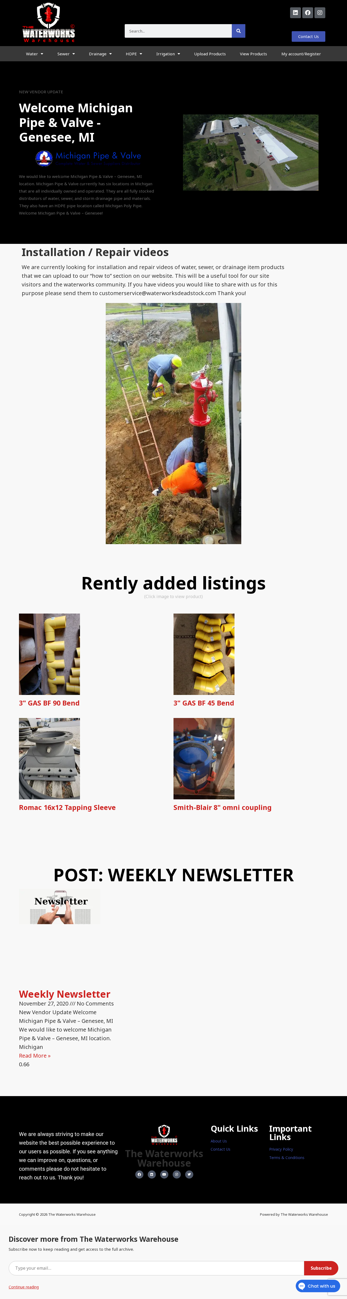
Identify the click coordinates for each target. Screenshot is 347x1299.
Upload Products (210, 53)
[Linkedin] (295, 12)
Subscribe (321, 1268)
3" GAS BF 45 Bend (204, 702)
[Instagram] (319, 12)
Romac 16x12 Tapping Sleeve (67, 807)
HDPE (131, 53)
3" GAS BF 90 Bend (49, 702)
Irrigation (165, 53)
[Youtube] (164, 1174)
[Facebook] (307, 12)
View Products (253, 53)
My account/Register (301, 53)
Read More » (35, 1055)
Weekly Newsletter (64, 994)
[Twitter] (189, 1174)
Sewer (63, 53)
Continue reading (24, 1287)
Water (32, 53)
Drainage (98, 53)
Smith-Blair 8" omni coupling (223, 807)
